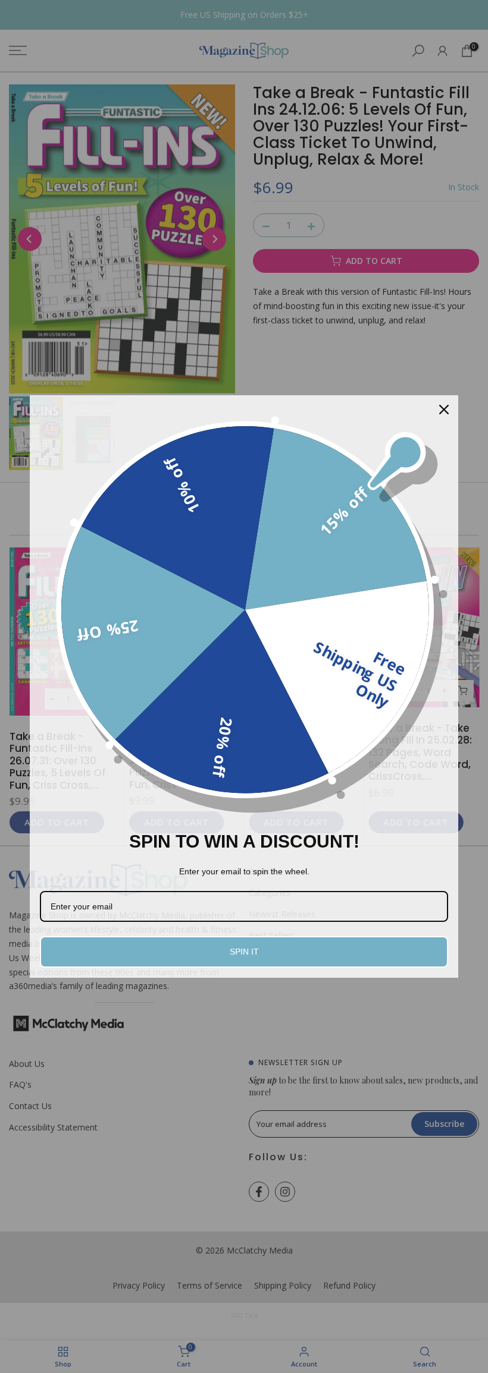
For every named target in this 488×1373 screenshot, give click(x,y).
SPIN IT (244, 951)
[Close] (444, 409)
